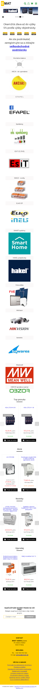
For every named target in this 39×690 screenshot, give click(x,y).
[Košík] (32, 3)
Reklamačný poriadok (19, 671)
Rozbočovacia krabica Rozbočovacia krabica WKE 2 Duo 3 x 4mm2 (10, 557)
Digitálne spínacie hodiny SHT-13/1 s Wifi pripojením (28, 508)
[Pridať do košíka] (10, 440)
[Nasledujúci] (37, 424)
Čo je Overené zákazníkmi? (19, 679)
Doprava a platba (19, 667)
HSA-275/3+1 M (29, 407)
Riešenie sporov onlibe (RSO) (19, 677)
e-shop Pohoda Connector (28, 686)
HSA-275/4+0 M (10, 407)
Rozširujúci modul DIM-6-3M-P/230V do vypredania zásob (28, 458)
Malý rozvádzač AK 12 (29, 556)
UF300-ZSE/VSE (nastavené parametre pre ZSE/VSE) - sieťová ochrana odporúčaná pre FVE (10, 509)
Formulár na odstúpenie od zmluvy (19, 665)
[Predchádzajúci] (2, 424)
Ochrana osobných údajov (19, 673)
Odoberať (30, 617)
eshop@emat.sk (22, 655)
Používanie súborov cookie (19, 675)
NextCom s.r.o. (19, 688)
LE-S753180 (10, 457)
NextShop (17, 686)
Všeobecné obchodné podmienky (19, 669)
